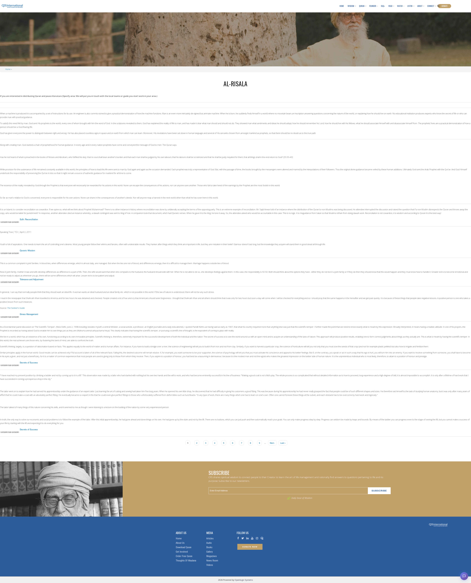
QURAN (361, 6)
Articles (210, 538)
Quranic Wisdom (27, 250)
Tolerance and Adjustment (31, 279)
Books (209, 547)
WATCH (400, 6)
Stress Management (29, 314)
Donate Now (249, 546)
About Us (180, 543)
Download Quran (183, 547)
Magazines (212, 556)
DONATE (444, 6)
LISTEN (409, 6)
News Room (212, 560)
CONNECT (430, 6)
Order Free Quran (184, 556)
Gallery (210, 551)
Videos (210, 565)
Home (8, 69)
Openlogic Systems (244, 580)
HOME (342, 6)
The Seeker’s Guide (16, 308)
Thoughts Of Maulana (186, 560)
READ (390, 6)
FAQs (383, 6)
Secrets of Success (29, 362)
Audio (209, 543)
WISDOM (351, 6)
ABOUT (419, 6)
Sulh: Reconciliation (29, 219)
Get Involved (182, 551)
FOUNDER (372, 6)
